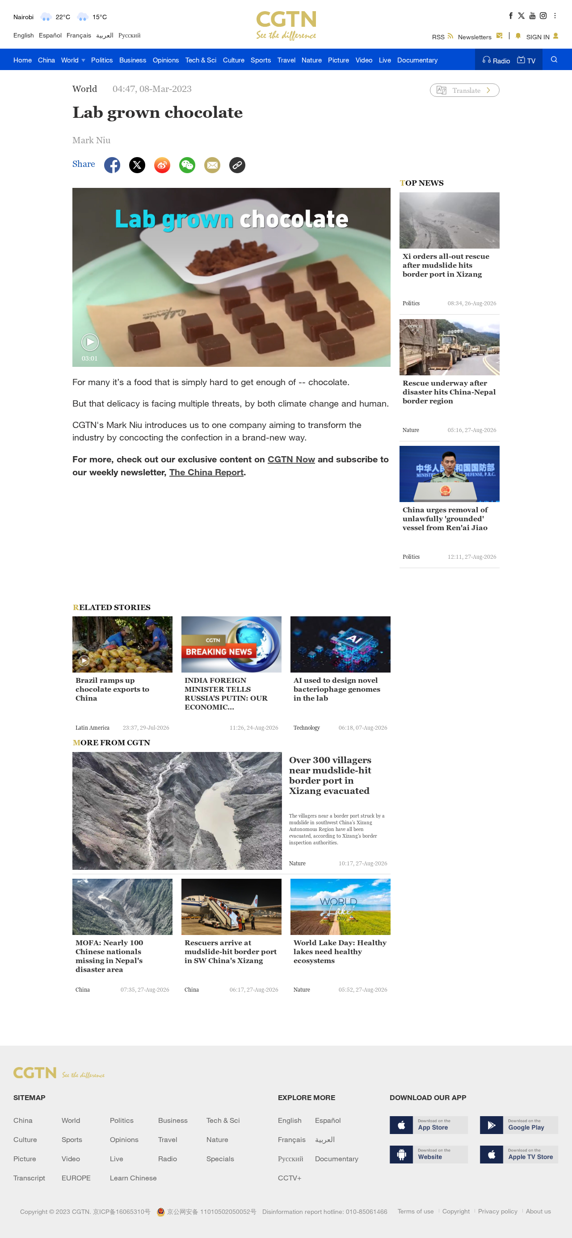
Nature (312, 60)
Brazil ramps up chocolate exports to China (112, 689)
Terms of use (416, 1211)
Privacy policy (497, 1211)
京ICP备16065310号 (122, 1211)
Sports (261, 60)
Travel (286, 60)
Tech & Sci (200, 60)
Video (364, 60)
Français (79, 35)
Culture (233, 60)
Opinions (166, 60)
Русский (129, 35)
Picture (338, 60)
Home (22, 60)
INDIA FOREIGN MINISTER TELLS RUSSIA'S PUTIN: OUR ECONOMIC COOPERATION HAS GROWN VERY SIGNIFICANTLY (226, 693)
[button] (90, 342)
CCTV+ (290, 1178)
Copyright (456, 1211)
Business (133, 60)
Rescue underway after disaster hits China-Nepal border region (449, 392)
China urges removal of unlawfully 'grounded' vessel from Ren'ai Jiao (445, 519)
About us (538, 1211)
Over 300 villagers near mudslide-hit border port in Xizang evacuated (330, 775)
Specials (220, 1159)
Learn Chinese (133, 1178)
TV (531, 61)
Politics (102, 60)
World (70, 60)
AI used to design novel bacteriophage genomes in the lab (337, 689)
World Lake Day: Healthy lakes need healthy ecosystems (340, 951)
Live (385, 60)
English (23, 35)
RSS (438, 37)
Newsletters (475, 37)
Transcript (29, 1178)
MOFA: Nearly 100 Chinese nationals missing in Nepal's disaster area (109, 956)
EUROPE (76, 1178)
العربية (105, 35)
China (46, 60)
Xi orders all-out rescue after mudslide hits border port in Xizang (446, 265)
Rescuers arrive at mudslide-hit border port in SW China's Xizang (231, 951)
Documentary (417, 60)
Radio (501, 61)
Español (50, 35)
